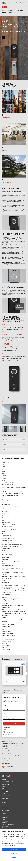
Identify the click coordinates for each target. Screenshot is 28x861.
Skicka (14, 723)
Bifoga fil (7, 734)
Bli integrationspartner (8, 824)
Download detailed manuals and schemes (12, 761)
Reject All (14, 857)
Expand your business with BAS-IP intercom (12, 756)
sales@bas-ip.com (9, 766)
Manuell (5, 439)
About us (4, 816)
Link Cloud (4, 802)
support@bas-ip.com (17, 768)
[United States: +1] (5, 709)
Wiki (4, 449)
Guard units (5, 791)
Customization (5, 810)
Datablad (5, 444)
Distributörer (5, 821)
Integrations (5, 822)
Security (4, 828)
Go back (4, 7)
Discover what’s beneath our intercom (11, 751)
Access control (6, 795)
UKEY (3, 804)
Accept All (14, 849)
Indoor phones (5, 790)
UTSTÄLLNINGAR (5, 826)
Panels (3, 786)
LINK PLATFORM (5, 801)
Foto (3, 401)
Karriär (4, 819)
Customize (14, 853)
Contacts (4, 817)
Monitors (4, 788)
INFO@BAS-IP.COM (8, 781)
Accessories (5, 793)
